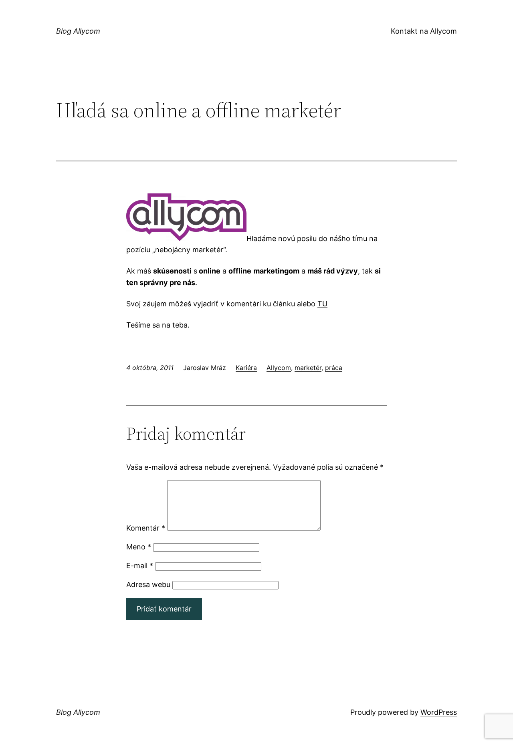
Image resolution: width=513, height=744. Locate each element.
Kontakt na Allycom (424, 31)
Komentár (145, 528)
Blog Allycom (78, 31)
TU (322, 304)
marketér (308, 368)
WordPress (438, 712)
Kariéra (246, 368)
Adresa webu (148, 584)
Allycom (279, 368)
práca (333, 368)
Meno (138, 547)
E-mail (139, 565)
